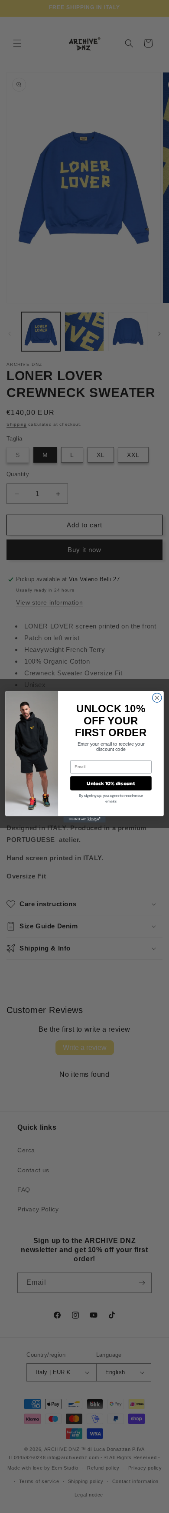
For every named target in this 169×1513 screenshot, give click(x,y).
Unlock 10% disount (111, 783)
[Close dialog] (157, 697)
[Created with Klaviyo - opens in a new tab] (84, 819)
